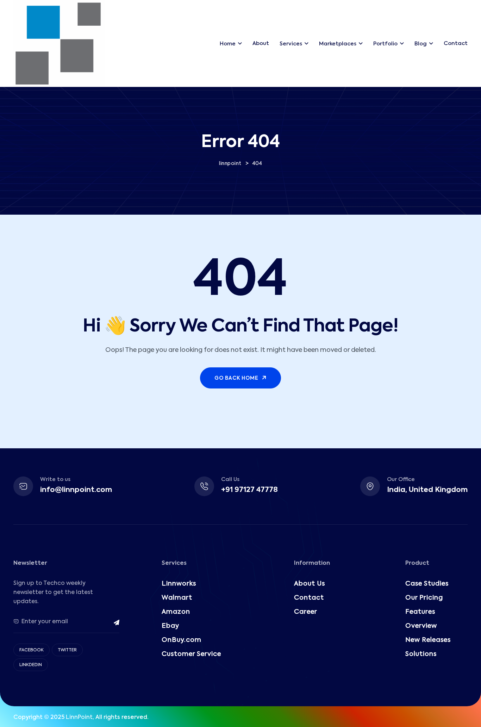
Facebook (31, 650)
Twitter (67, 650)
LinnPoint (79, 717)
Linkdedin (30, 665)
